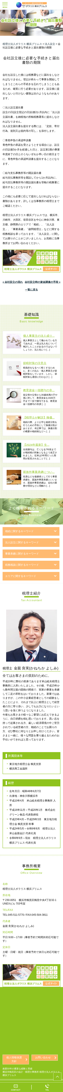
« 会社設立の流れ (13, 282)
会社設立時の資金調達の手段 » (42, 282)
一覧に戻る (31, 289)
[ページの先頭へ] (57, 1076)
